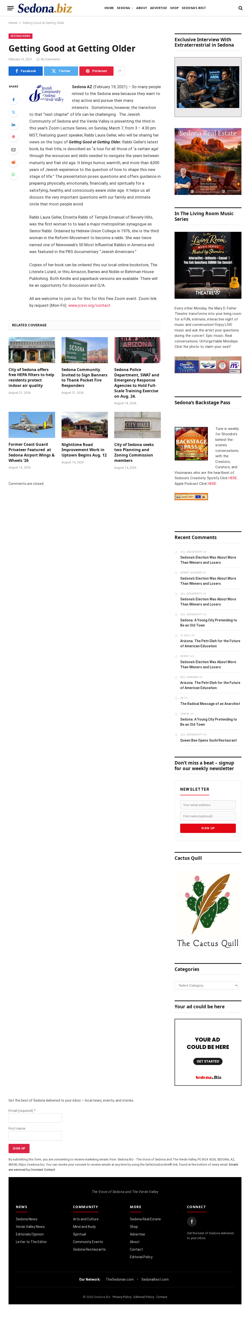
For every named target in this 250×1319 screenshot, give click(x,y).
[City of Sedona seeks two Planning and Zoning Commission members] (137, 425)
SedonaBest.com (155, 1279)
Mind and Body (84, 1227)
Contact (136, 1249)
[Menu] (10, 8)
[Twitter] (13, 112)
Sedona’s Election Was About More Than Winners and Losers (208, 559)
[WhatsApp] (13, 174)
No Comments (50, 59)
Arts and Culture (86, 1219)
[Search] (240, 8)
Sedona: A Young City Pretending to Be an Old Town (208, 622)
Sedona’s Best (194, 8)
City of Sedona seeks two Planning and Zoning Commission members (134, 452)
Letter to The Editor (31, 1242)
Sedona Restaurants (89, 1249)
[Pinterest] (13, 137)
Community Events (88, 1242)
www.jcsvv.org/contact (89, 305)
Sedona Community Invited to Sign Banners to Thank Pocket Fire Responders (84, 377)
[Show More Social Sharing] (120, 71)
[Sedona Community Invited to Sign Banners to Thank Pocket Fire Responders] (85, 350)
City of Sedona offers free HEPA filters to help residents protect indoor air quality (31, 377)
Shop (174, 8)
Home (109, 8)
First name (17, 1128)
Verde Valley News (30, 1227)
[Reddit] (13, 162)
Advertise (158, 8)
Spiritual (79, 1234)
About (141, 8)
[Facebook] (13, 100)
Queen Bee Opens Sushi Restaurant (208, 740)
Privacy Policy (122, 1297)
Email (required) (22, 1111)
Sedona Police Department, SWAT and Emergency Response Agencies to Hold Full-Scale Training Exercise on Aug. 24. (136, 383)
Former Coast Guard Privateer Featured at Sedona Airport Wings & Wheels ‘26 (32, 452)
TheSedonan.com (120, 1279)
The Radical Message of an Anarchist (210, 704)
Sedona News (20, 36)
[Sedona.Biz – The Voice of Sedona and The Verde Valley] (45, 8)
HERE (233, 478)
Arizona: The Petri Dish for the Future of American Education (210, 643)
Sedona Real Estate (145, 1219)
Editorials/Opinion (30, 1234)
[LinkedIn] (13, 124)
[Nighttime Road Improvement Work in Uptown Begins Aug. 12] (85, 425)
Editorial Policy (141, 1257)
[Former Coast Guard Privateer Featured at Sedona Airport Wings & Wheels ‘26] (32, 425)
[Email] (13, 149)
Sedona (123, 8)
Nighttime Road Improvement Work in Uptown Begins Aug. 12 (84, 450)
